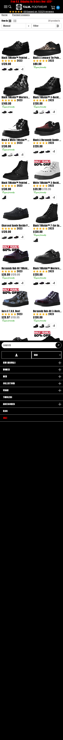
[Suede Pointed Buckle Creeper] (41, 151)
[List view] (14, 21)
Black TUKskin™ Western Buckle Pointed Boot (16, 97)
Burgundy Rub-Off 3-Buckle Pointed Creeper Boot (47, 311)
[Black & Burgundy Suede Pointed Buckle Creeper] (16, 237)
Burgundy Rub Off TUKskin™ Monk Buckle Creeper (16, 268)
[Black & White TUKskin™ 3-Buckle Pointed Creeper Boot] (35, 112)
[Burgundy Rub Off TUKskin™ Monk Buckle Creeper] (4, 69)
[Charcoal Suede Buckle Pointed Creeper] (47, 151)
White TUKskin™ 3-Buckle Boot (47, 183)
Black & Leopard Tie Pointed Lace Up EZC (47, 58)
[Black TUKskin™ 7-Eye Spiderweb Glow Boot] (4, 197)
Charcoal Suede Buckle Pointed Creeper (16, 225)
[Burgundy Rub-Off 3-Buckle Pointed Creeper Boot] (47, 112)
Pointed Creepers (21, 15)
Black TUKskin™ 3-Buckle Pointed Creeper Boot (47, 97)
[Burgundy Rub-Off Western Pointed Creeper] (16, 69)
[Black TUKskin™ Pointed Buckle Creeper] (4, 283)
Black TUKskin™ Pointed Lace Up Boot (16, 183)
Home (4, 15)
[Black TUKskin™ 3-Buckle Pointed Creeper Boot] (4, 154)
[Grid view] (10, 21)
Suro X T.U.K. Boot (11, 311)
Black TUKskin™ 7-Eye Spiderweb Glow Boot (47, 225)
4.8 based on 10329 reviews (38, 11)
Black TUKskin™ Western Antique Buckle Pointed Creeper (47, 268)
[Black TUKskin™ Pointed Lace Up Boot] (35, 240)
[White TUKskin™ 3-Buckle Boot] (41, 112)
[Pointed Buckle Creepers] (35, 151)
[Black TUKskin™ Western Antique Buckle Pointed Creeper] (10, 69)
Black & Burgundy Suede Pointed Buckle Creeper (47, 140)
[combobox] (31, 345)
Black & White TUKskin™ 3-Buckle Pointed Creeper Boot (16, 140)
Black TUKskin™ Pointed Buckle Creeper (16, 58)
